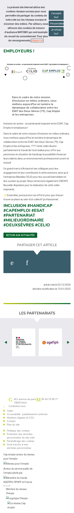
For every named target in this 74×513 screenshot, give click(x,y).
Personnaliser (57, 23)
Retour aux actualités (20, 235)
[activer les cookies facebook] (12, 262)
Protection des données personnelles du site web (21, 436)
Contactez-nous (17, 406)
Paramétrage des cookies (20, 441)
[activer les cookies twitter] (43, 262)
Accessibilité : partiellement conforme (27, 414)
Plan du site (13, 424)
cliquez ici (37, 40)
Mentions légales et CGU (20, 417)
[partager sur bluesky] (60, 262)
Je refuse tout (56, 31)
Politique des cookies (18, 430)
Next (68, 342)
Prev (5, 342)
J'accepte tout (56, 15)
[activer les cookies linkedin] (27, 262)
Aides (10, 410)
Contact (11, 421)
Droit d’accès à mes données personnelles (19, 446)
